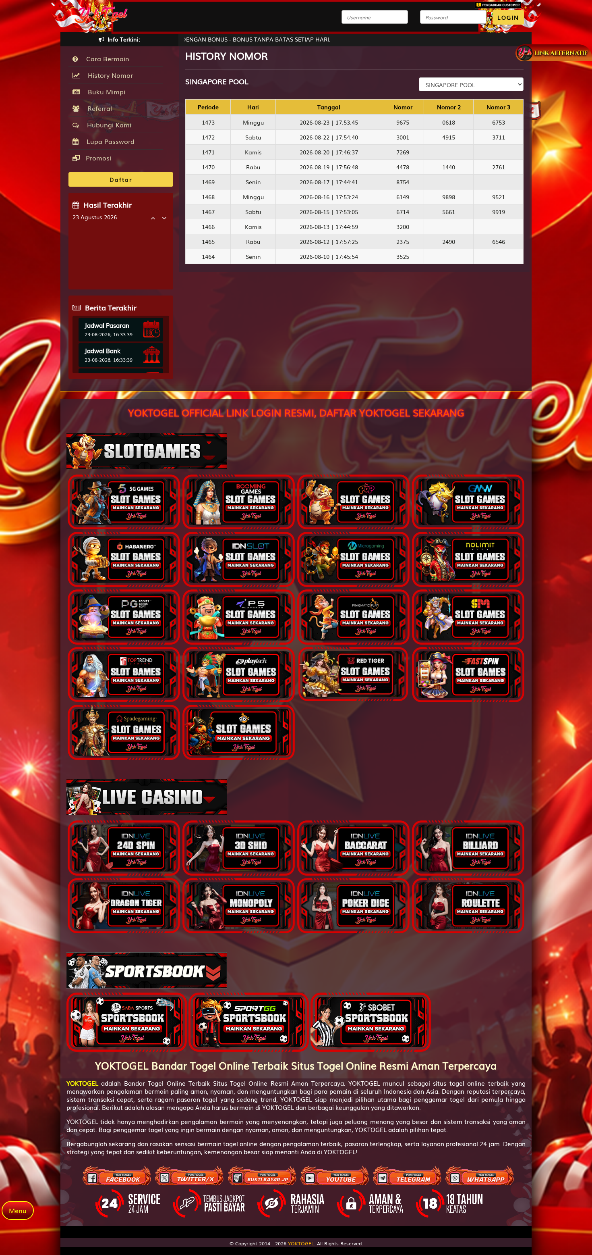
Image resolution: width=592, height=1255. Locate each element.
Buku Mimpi (104, 91)
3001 (402, 137)
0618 (448, 122)
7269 (402, 152)
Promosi (97, 157)
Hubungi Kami (107, 124)
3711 (498, 137)
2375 (402, 241)
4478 (402, 167)
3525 (402, 256)
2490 (448, 241)
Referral (97, 108)
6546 (498, 241)
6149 (402, 197)
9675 (402, 122)
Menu (18, 1210)
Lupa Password (109, 141)
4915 (448, 137)
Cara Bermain (105, 58)
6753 (498, 122)
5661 (448, 212)
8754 (402, 182)
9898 (448, 197)
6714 (402, 212)
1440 (448, 167)
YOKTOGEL (301, 1243)
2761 (498, 167)
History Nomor (108, 75)
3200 (402, 227)
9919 (498, 212)
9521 (498, 197)
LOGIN (508, 17)
